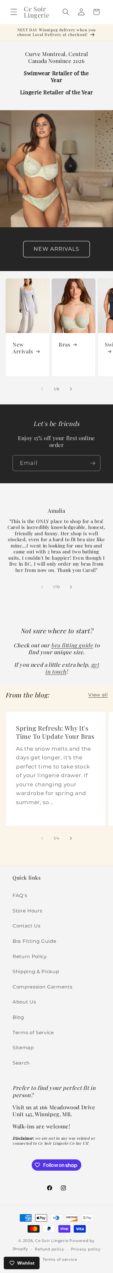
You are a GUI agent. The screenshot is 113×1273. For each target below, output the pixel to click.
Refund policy (49, 1249)
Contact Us (26, 926)
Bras (64, 344)
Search (21, 1063)
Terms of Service (33, 1032)
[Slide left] (42, 389)
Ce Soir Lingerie (51, 1240)
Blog (18, 1017)
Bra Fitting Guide (34, 941)
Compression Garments (42, 987)
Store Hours (27, 911)
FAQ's (20, 895)
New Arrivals (23, 348)
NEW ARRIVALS (56, 249)
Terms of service (60, 1259)
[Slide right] (71, 389)
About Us (24, 1002)
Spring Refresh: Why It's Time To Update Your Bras (55, 732)
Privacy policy (86, 1249)
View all (98, 695)
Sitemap (23, 1047)
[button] (13, 11)
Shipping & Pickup (36, 971)
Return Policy (30, 956)
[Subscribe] (92, 463)
